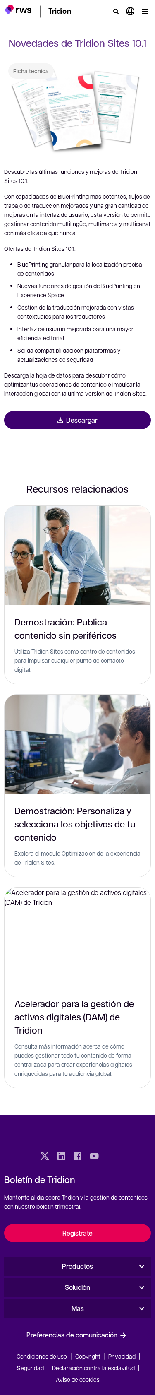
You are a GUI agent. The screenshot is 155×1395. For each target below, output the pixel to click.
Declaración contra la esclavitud (93, 1367)
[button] (18, 10)
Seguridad (30, 1367)
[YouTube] (94, 1157)
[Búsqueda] (116, 12)
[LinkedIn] (61, 1157)
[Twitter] (44, 1157)
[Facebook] (77, 1157)
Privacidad (122, 1356)
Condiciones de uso (42, 1356)
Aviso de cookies (78, 1379)
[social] (111, 1157)
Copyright (88, 1356)
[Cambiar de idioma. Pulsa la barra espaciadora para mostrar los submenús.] (130, 12)
